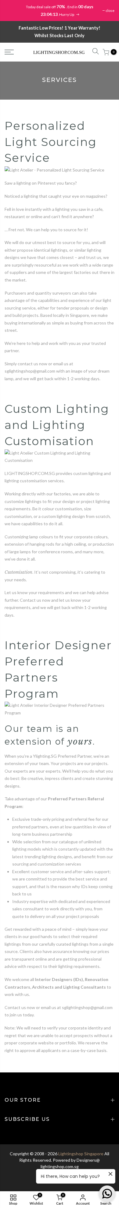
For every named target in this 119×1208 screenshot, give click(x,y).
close (110, 10)
